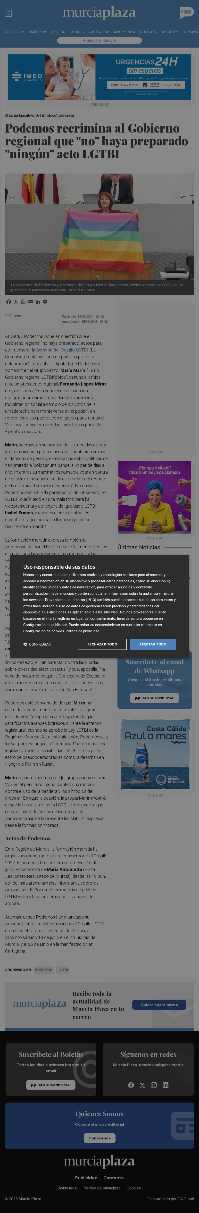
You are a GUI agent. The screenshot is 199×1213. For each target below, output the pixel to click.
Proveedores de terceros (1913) (70, 600)
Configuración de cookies (43, 631)
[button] (37, 644)
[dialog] (99, 606)
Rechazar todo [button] (102, 644)
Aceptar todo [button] (152, 644)
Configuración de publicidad (45, 625)
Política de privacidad (82, 631)
